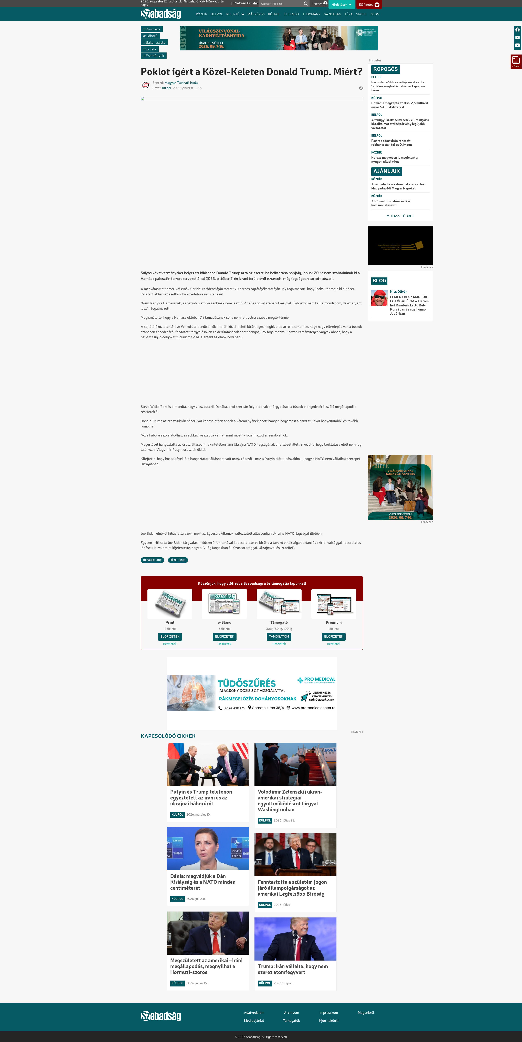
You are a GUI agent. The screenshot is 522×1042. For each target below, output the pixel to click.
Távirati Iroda (187, 83)
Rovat (157, 88)
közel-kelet (178, 560)
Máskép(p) (256, 14)
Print (170, 623)
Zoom (374, 14)
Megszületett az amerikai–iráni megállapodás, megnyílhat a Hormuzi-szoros (206, 966)
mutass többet (400, 216)
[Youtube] (517, 46)
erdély (151, 49)
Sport (361, 14)
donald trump (152, 560)
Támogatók (291, 1021)
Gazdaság (332, 14)
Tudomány (311, 14)
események (155, 55)
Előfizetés (366, 4)
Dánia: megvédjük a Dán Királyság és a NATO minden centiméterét (203, 882)
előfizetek (169, 636)
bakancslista (155, 42)
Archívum (291, 1013)
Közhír (201, 14)
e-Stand (224, 623)
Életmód (291, 14)
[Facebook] (517, 30)
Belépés (317, 3)
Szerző (158, 83)
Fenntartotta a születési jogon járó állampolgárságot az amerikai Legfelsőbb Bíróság (292, 888)
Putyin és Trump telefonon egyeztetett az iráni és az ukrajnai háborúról (201, 798)
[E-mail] (517, 38)
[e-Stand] (516, 62)
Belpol (217, 14)
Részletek (170, 644)
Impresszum (329, 1013)
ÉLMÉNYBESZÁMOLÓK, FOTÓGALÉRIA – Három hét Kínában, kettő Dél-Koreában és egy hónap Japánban (409, 305)
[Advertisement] (252, 372)
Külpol (274, 14)
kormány (153, 29)
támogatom (279, 636)
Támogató (279, 623)
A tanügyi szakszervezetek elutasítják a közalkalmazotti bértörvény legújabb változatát (400, 124)
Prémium (334, 623)
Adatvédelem (254, 1013)
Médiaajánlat (254, 1021)
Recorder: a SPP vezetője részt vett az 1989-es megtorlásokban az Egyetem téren (398, 86)
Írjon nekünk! (328, 1021)
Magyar (170, 83)
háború (151, 35)
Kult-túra (235, 14)
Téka (348, 14)
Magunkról (366, 1013)
